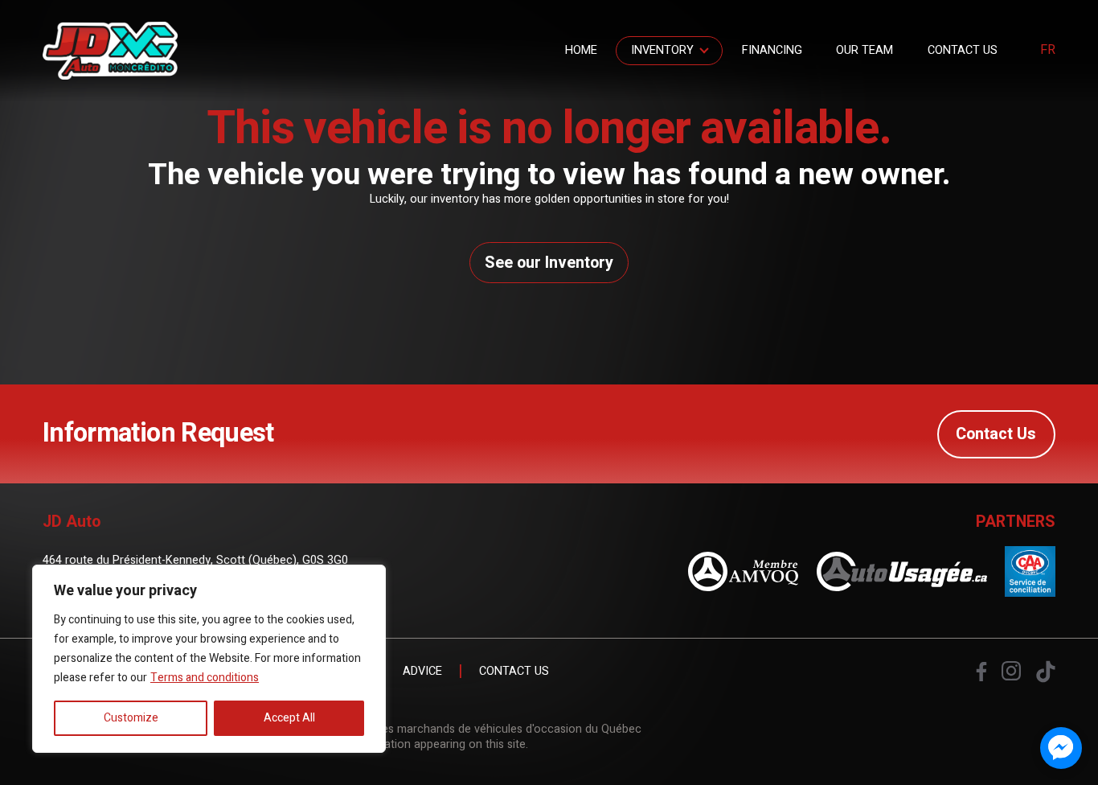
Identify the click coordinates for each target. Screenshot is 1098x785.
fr (1047, 50)
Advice (422, 671)
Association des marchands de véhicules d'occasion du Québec (475, 729)
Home (581, 50)
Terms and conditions (204, 677)
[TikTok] (1045, 671)
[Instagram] (1012, 671)
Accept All (289, 717)
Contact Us (963, 50)
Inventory (662, 50)
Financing (772, 50)
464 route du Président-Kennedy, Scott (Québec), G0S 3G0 (195, 560)
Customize (131, 717)
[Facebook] (981, 671)
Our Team (864, 50)
